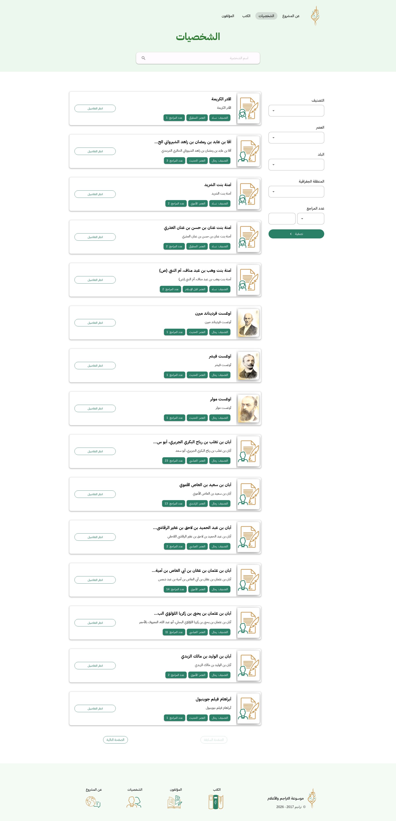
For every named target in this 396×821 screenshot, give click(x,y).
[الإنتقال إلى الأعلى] (382, 807)
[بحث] (143, 58)
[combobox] (296, 110)
